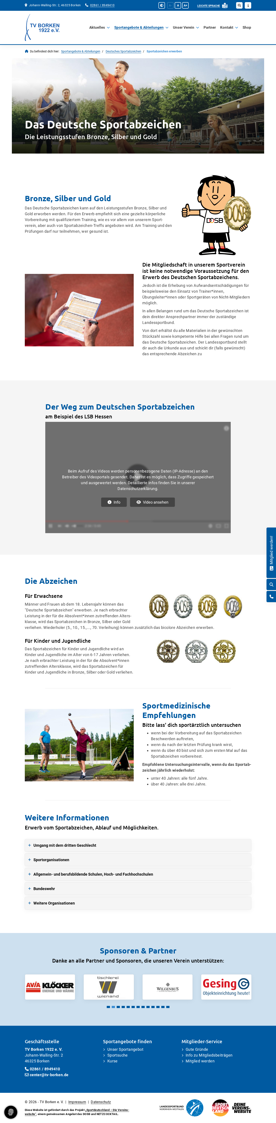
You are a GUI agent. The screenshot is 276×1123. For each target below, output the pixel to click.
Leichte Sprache (208, 5)
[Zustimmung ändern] (10, 1112)
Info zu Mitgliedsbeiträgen (209, 1055)
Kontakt (226, 27)
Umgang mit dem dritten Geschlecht (64, 845)
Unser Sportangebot (125, 1049)
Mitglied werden (200, 1061)
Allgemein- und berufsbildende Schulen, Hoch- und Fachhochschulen (93, 874)
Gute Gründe (197, 1049)
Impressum (77, 1102)
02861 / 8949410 (102, 5)
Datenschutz (101, 1102)
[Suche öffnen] (239, 5)
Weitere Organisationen (54, 903)
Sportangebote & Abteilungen (139, 27)
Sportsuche (117, 1055)
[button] (108, 1007)
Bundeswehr (44, 888)
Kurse (112, 1061)
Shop (247, 27)
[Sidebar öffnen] (248, 5)
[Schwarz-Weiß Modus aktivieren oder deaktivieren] (161, 5)
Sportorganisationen (51, 860)
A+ (185, 5)
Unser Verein (183, 27)
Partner (210, 27)
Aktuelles (97, 27)
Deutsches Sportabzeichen (123, 51)
